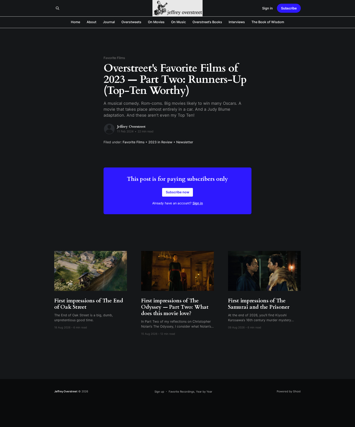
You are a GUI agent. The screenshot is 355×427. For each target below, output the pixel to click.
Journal (109, 22)
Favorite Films (114, 58)
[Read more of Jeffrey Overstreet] (109, 129)
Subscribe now (177, 192)
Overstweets (131, 22)
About (91, 22)
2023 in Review (160, 142)
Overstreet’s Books (207, 22)
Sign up (159, 391)
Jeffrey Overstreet (131, 126)
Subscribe (289, 8)
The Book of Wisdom (267, 22)
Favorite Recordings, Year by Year (190, 391)
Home (75, 22)
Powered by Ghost (289, 391)
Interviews (237, 22)
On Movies (156, 22)
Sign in (267, 8)
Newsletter (184, 142)
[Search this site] (57, 8)
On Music (178, 22)
